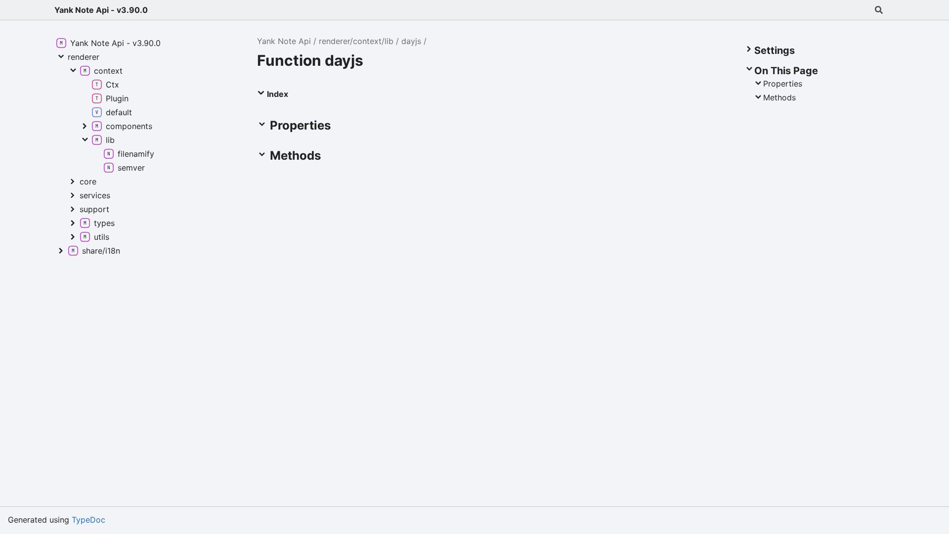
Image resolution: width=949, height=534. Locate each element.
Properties (782, 84)
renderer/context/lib (356, 41)
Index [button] (276, 94)
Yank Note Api (284, 41)
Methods (779, 97)
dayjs (411, 41)
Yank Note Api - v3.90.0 (101, 10)
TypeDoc (88, 520)
